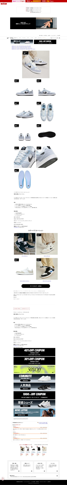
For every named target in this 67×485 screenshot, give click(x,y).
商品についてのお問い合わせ (18, 312)
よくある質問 (58, 35)
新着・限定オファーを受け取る (43, 35)
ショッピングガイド (53, 35)
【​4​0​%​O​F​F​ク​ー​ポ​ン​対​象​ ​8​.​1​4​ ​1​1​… (22, 452)
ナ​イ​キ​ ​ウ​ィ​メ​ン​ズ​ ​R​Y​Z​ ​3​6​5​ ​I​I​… (44, 452)
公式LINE (49, 35)
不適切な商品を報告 (26, 312)
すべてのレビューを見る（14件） (43, 422)
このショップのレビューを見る (43, 423)
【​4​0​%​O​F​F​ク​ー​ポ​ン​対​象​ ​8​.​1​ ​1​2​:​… (39, 452)
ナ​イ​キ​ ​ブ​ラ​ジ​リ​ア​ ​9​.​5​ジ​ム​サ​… (28, 452)
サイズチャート (16, 227)
